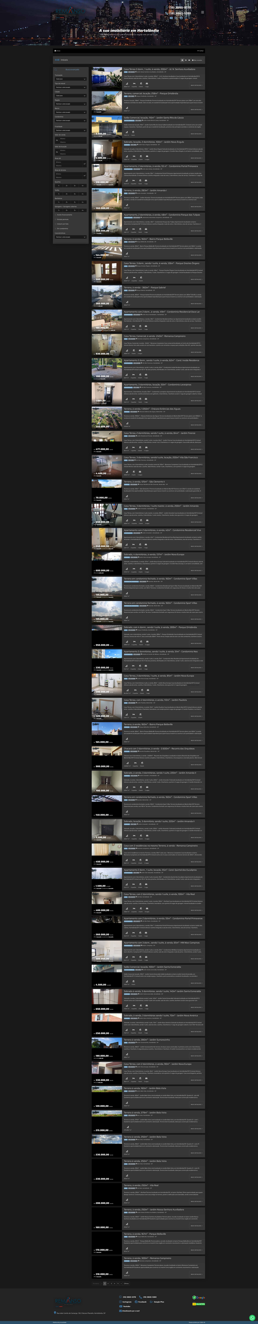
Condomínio (59, 117)
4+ (83, 185)
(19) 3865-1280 (180, 13)
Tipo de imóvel (60, 83)
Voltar (201, 51)
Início (58, 51)
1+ (59, 185)
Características (60, 233)
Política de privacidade (59, 1322)
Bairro (57, 108)
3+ (75, 185)
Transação (58, 75)
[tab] (71, 69)
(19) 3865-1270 (180, 7)
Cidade (57, 92)
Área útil (58, 158)
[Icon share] (171, 18)
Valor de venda (60, 135)
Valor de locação (61, 146)
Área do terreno (60, 170)
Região (57, 100)
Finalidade (58, 126)
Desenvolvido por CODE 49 (197, 1322)
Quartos (58, 182)
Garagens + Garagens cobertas (66, 206)
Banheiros (58, 198)
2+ (67, 185)
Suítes (57, 190)
